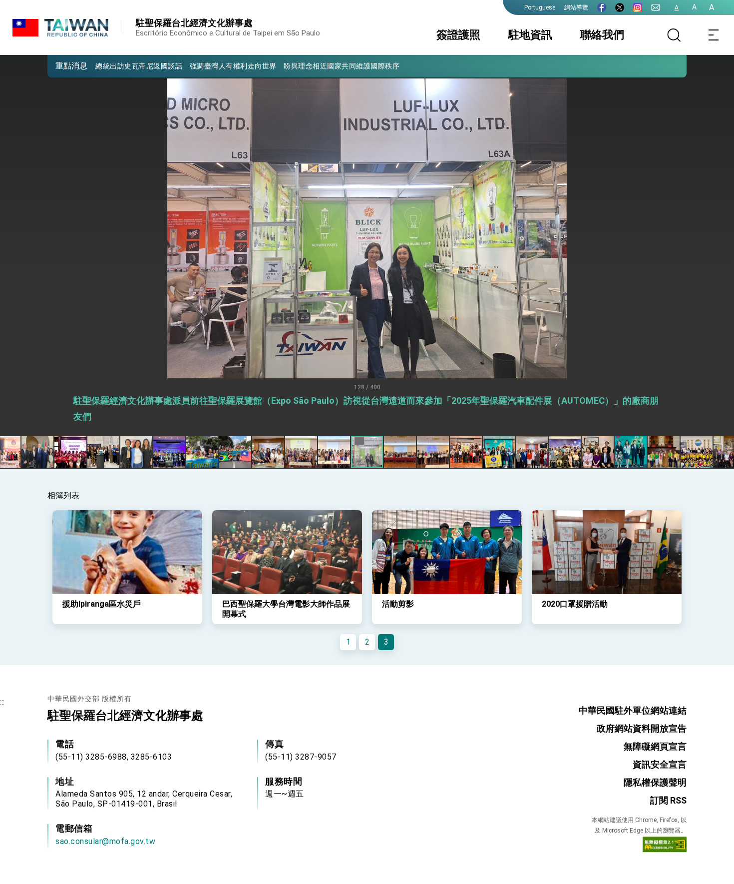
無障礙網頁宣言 (655, 746)
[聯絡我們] (655, 7)
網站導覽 (576, 7)
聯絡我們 (602, 34)
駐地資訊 (530, 34)
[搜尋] (674, 35)
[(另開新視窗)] (601, 7)
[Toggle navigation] (714, 35)
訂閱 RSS (668, 800)
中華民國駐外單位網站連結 (633, 710)
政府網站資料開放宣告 (642, 728)
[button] (62, 65)
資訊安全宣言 (660, 764)
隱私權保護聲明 (655, 782)
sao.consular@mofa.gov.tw (105, 841)
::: (2, 702)
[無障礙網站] (665, 847)
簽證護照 (458, 34)
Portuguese (539, 7)
